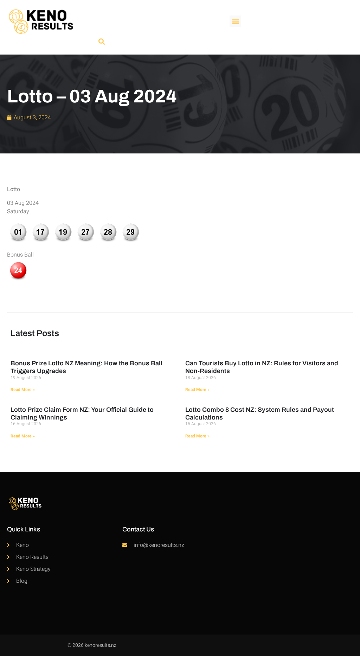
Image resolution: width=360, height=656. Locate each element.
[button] (235, 21)
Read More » (23, 389)
